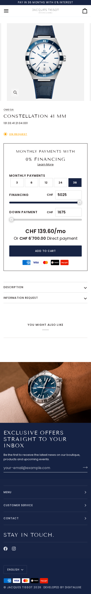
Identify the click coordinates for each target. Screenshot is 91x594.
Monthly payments (27, 175)
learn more (46, 164)
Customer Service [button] (18, 505)
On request (18, 134)
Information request (21, 298)
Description (13, 287)
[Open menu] (10, 11)
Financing (19, 195)
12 (46, 182)
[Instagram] (14, 549)
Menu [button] (7, 492)
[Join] (83, 467)
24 (61, 182)
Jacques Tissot (20, 587)
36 (75, 182)
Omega (9, 109)
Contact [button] (11, 518)
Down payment (23, 212)
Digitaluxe (73, 587)
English (13, 569)
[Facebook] (6, 549)
